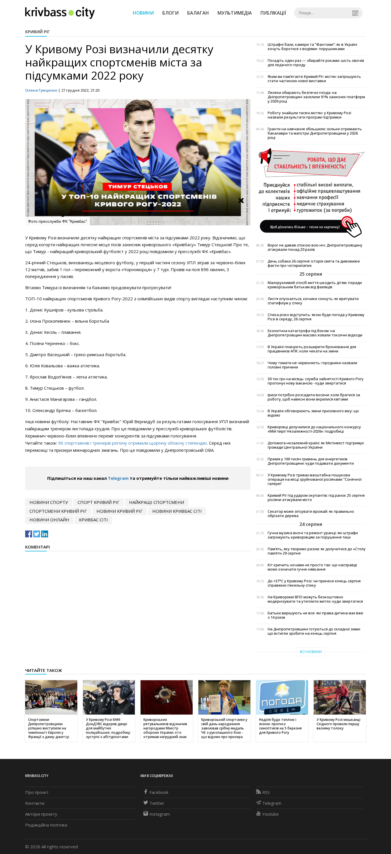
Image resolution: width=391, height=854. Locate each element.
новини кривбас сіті (177, 511)
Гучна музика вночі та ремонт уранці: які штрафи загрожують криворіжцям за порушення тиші (313, 535)
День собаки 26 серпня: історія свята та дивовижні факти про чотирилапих (314, 263)
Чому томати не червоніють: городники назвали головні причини (312, 365)
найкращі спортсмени (156, 502)
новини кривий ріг (119, 511)
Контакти (34, 803)
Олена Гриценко (41, 90)
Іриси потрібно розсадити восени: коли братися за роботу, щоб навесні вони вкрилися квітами (314, 397)
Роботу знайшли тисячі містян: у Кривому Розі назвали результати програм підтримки (309, 115)
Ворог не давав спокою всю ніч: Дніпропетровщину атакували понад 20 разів (315, 247)
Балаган (198, 13)
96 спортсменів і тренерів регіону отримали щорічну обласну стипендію (132, 443)
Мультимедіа (235, 13)
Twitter (156, 803)
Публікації (273, 13)
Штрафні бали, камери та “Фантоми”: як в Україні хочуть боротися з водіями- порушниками (312, 46)
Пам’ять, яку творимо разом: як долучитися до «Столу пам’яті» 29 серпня (317, 551)
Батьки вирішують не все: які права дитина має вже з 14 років (315, 615)
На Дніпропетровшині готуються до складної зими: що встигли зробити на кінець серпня (314, 631)
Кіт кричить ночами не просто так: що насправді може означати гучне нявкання (312, 567)
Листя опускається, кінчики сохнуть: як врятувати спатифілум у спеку (313, 301)
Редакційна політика (46, 825)
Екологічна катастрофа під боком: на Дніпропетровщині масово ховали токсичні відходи (315, 333)
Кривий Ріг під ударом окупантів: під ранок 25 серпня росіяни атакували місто (316, 497)
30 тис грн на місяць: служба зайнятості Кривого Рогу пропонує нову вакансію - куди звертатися (316, 381)
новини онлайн (49, 519)
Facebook (158, 792)
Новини (143, 13)
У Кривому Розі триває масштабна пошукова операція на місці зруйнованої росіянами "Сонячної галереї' (315, 479)
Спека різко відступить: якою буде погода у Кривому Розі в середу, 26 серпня (316, 317)
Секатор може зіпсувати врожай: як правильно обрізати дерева (311, 513)
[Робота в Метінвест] (311, 192)
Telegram (118, 478)
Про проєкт (37, 792)
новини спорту (48, 502)
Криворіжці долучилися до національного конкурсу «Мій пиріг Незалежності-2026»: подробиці (314, 429)
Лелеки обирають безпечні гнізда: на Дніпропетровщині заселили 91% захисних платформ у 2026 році (316, 96)
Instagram (159, 814)
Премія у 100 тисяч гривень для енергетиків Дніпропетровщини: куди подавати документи (311, 461)
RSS (266, 792)
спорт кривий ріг (98, 502)
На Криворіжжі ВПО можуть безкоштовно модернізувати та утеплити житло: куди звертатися (315, 599)
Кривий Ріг (37, 31)
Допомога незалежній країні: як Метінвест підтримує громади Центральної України (316, 445)
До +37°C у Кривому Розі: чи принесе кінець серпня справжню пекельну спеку (314, 583)
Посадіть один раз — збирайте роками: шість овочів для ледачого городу (316, 62)
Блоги (170, 13)
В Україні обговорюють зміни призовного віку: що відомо (313, 413)
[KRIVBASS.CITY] (60, 12)
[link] (107, 421)
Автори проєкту (41, 814)
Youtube (270, 814)
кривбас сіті (93, 519)
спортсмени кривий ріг (58, 511)
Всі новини (311, 651)
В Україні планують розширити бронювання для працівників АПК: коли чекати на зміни (312, 349)
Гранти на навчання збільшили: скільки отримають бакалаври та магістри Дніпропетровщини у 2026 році (315, 133)
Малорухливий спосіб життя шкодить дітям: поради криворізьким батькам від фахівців (315, 285)
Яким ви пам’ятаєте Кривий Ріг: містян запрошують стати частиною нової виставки (314, 78)
